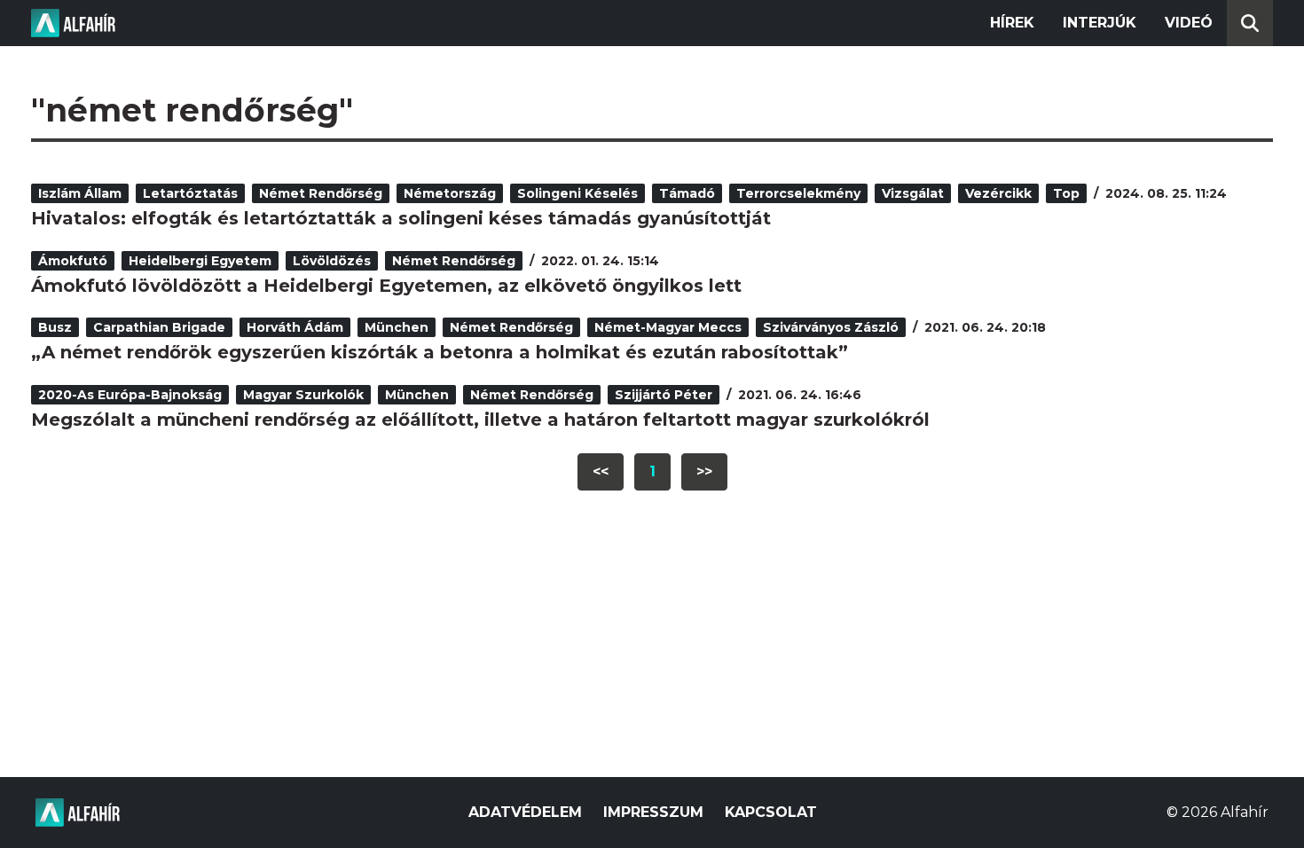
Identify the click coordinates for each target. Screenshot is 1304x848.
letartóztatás (190, 193)
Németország (450, 193)
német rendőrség (320, 193)
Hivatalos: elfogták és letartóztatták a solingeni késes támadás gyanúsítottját (401, 218)
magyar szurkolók (303, 395)
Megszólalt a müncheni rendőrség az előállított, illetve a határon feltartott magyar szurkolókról (480, 419)
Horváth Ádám (295, 327)
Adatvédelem (525, 812)
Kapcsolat (771, 812)
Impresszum (653, 812)
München (396, 327)
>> (704, 471)
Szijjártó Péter (663, 395)
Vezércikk (998, 193)
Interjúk (1099, 22)
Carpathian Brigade (159, 327)
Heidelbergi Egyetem (200, 261)
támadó (687, 193)
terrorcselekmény (798, 193)
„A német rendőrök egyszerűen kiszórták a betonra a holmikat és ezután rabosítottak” (439, 352)
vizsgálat (913, 193)
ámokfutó (72, 261)
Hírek (1012, 22)
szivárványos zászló (831, 327)
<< (601, 471)
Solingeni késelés (577, 193)
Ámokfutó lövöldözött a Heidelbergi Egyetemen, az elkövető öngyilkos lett (386, 285)
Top (1066, 193)
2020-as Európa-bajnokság (130, 395)
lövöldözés (332, 261)
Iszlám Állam (80, 193)
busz (55, 327)
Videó (1189, 22)
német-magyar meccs (668, 327)
